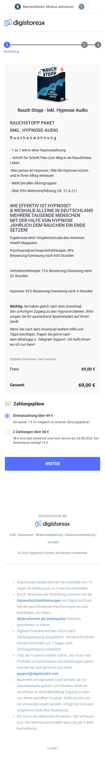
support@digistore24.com (37, 674)
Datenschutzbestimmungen (39, 600)
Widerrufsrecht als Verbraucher (41, 619)
